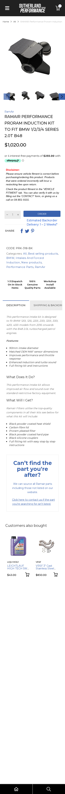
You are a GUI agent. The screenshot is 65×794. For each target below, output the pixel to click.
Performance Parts (19, 267)
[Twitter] (27, 231)
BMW (10, 258)
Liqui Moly (13, 562)
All (24, 253)
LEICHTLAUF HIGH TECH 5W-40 (17, 568)
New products (31, 262)
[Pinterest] (32, 231)
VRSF (38, 562)
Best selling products (42, 253)
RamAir (9, 111)
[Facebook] (22, 231)
